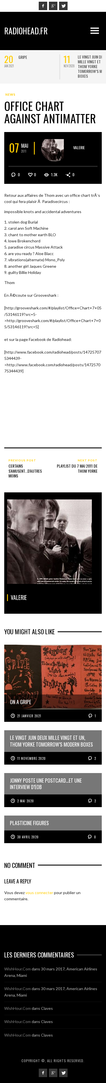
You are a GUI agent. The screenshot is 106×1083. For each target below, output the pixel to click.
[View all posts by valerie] (54, 148)
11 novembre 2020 (31, 758)
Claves (47, 1008)
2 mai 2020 (25, 801)
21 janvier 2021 (29, 716)
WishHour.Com (17, 968)
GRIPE (22, 57)
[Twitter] (63, 6)
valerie (79, 147)
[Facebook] (43, 6)
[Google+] (53, 6)
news (10, 94)
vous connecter (39, 892)
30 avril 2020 (28, 837)
